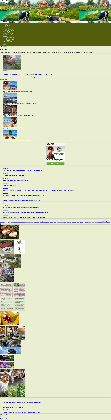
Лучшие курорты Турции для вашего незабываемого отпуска (17, 91)
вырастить (22, 222)
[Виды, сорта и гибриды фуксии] (9, 239)
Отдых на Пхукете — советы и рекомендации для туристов (17, 139)
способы (108, 222)
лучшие (54, 222)
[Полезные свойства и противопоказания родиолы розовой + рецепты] (12, 296)
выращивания (36, 222)
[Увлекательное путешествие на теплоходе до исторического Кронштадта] (10, 102)
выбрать (17, 222)
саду (88, 222)
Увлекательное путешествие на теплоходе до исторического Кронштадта (20, 103)
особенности (60, 222)
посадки (69, 222)
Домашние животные (10, 39)
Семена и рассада (9, 26)
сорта (104, 222)
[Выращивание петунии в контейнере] (10, 353)
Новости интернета (9, 37)
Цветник (7, 32)
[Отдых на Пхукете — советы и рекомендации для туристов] (10, 138)
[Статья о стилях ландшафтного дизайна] (10, 267)
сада (86, 222)
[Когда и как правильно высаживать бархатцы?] (12, 253)
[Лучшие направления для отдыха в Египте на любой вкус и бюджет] (10, 126)
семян (96, 222)
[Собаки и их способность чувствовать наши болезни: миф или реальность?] (12, 382)
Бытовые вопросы (8, 41)
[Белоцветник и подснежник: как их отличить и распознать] (12, 396)
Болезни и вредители (10, 29)
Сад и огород (6, 25)
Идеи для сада (7, 31)
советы (100, 222)
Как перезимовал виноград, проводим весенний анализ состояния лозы (20, 115)
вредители (13, 222)
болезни (2, 222)
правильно (73, 222)
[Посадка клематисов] (9, 325)
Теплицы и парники (9, 30)
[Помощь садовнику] (7, 17)
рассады (82, 222)
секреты (91, 222)
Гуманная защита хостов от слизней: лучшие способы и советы (27, 74)
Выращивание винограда (11, 28)
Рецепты (7, 38)
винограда (9, 222)
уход (1, 223)
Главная (2, 46)
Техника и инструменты (10, 33)
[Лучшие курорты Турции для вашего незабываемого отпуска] (10, 90)
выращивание (29, 222)
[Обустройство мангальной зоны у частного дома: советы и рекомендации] (12, 339)
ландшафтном (48, 222)
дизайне (41, 222)
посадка (66, 222)
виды (5, 222)
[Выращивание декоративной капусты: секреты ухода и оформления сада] (7, 282)
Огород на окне (7, 34)
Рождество (7, 40)
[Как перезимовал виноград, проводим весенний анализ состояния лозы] (10, 114)
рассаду (79, 222)
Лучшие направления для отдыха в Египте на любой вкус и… (17, 127)
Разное (5, 36)
